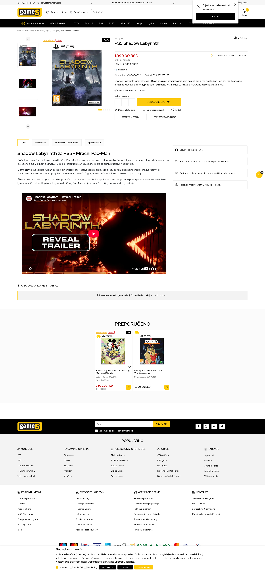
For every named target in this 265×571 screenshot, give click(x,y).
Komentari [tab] (40, 142)
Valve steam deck (26, 476)
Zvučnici (68, 476)
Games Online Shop (25, 30)
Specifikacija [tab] (94, 142)
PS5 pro (21, 460)
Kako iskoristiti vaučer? (87, 529)
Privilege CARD (24, 524)
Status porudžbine (59, 12)
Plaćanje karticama (85, 503)
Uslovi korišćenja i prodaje (146, 503)
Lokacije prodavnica (27, 498)
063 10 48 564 (28, 3)
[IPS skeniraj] (198, 545)
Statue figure (117, 465)
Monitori (68, 470)
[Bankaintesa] (150, 545)
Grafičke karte (211, 465)
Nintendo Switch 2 (26, 470)
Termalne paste (212, 471)
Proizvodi (40, 30)
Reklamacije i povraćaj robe (147, 514)
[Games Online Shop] (29, 12)
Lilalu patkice (117, 470)
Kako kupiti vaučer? (85, 524)
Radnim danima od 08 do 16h (206, 514)
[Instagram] (206, 426)
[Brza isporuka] (99, 336)
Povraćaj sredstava (143, 529)
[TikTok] (222, 426)
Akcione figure (118, 455)
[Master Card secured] (176, 545)
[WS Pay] (120, 545)
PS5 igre (55, 30)
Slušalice (68, 465)
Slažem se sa (115, 431)
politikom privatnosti (122, 430)
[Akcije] (59, 40)
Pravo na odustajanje (144, 524)
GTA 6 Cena (163, 455)
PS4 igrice (162, 465)
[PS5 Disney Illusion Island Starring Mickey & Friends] (113, 349)
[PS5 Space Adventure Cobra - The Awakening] (152, 349)
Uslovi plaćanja (83, 498)
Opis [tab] (23, 142)
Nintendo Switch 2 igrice (169, 476)
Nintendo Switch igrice (168, 470)
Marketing (92, 567)
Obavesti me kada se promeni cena (232, 55)
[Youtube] (214, 426)
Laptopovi (209, 455)
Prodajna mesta (81, 12)
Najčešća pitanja (240, 2)
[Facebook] (198, 426)
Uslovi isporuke (83, 514)
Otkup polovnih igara (27, 519)
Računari (208, 460)
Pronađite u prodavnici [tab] (66, 142)
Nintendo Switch (25, 465)
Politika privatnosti (84, 519)
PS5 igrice (162, 460)
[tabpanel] (76, 74)
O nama (21, 503)
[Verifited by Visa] (185, 545)
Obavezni (64, 567)
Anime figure (117, 476)
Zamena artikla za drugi (145, 519)
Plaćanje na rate (84, 508)
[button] (125, 110)
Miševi (67, 460)
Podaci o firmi (24, 508)
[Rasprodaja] (49, 40)
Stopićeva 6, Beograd (203, 498)
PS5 (19, 455)
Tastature (69, 455)
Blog (19, 529)
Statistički (78, 567)
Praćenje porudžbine (144, 498)
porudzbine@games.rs (51, 3)
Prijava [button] (215, 16)
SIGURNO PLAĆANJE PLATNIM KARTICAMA (132, 3)
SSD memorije (211, 476)
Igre (48, 30)
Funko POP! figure (119, 460)
